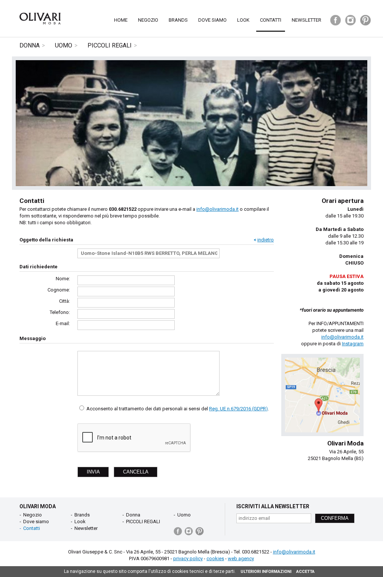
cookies (215, 558)
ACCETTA (305, 571)
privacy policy (188, 558)
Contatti (270, 20)
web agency (241, 558)
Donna (29, 45)
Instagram (353, 343)
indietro (265, 240)
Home (121, 20)
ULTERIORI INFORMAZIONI (265, 571)
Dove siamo (212, 20)
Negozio (148, 20)
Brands (178, 20)
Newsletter (306, 20)
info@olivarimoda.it (217, 209)
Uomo (63, 45)
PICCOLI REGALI (110, 45)
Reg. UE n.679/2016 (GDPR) (238, 408)
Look (243, 20)
